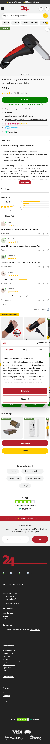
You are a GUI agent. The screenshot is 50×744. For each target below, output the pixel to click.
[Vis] (48, 189)
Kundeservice (35, 630)
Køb (11, 404)
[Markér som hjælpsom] (39, 233)
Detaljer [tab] (25, 350)
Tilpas (23, 399)
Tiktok (5, 701)
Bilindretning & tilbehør (30, 23)
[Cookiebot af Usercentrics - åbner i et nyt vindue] (36, 343)
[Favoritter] (41, 8)
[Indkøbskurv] (47, 8)
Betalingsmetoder (9, 665)
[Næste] (46, 23)
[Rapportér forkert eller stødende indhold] (48, 233)
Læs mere (25, 182)
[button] (25, 216)
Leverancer (7, 656)
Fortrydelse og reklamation (12, 662)
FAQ (4, 618)
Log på (5, 616)
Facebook (6, 696)
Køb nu (25, 99)
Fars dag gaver (14, 478)
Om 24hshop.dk (8, 613)
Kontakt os (6, 659)
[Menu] (2, 8)
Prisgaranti (25, 443)
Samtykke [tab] (9, 350)
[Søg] (45, 15)
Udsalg (25, 450)
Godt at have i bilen (34, 478)
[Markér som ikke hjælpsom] (44, 233)
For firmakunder (8, 676)
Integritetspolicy (8, 653)
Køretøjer (6, 23)
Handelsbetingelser (10, 650)
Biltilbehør (15, 23)
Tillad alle (25, 391)
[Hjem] (25, 8)
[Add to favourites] (47, 29)
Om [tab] (40, 350)
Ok (40, 539)
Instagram (6, 698)
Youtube (6, 693)
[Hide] (48, 141)
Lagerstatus (7, 667)
